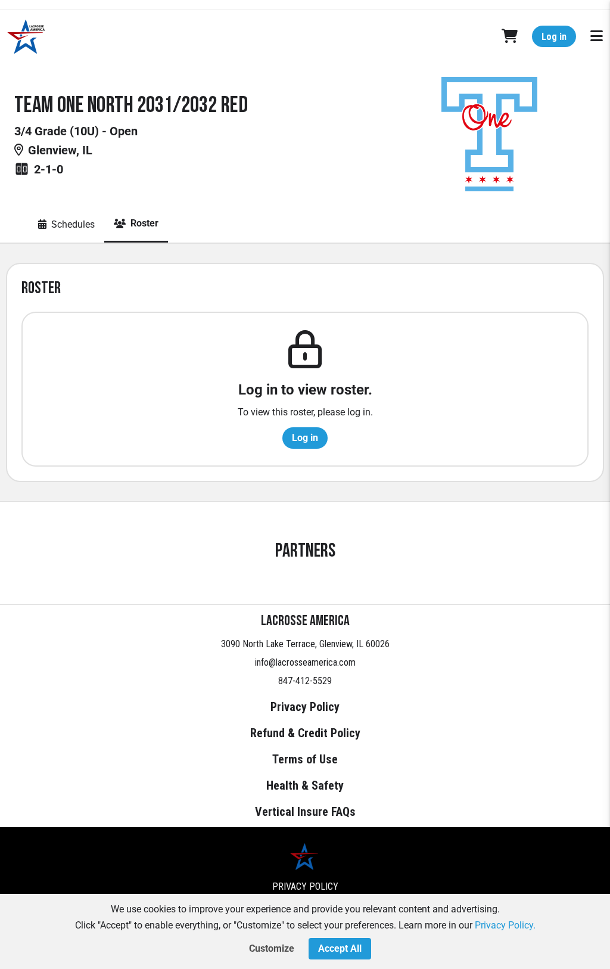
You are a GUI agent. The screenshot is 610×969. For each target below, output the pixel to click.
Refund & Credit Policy (305, 733)
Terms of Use (305, 759)
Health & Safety (305, 785)
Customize (271, 948)
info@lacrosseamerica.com (305, 662)
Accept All (340, 948)
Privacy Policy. (505, 925)
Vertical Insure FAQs (305, 812)
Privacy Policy (305, 707)
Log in (554, 36)
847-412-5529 (305, 681)
